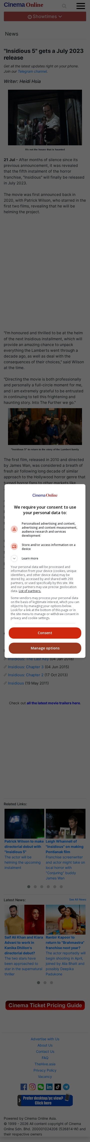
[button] (45, 558)
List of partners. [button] (30, 591)
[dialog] (45, 571)
